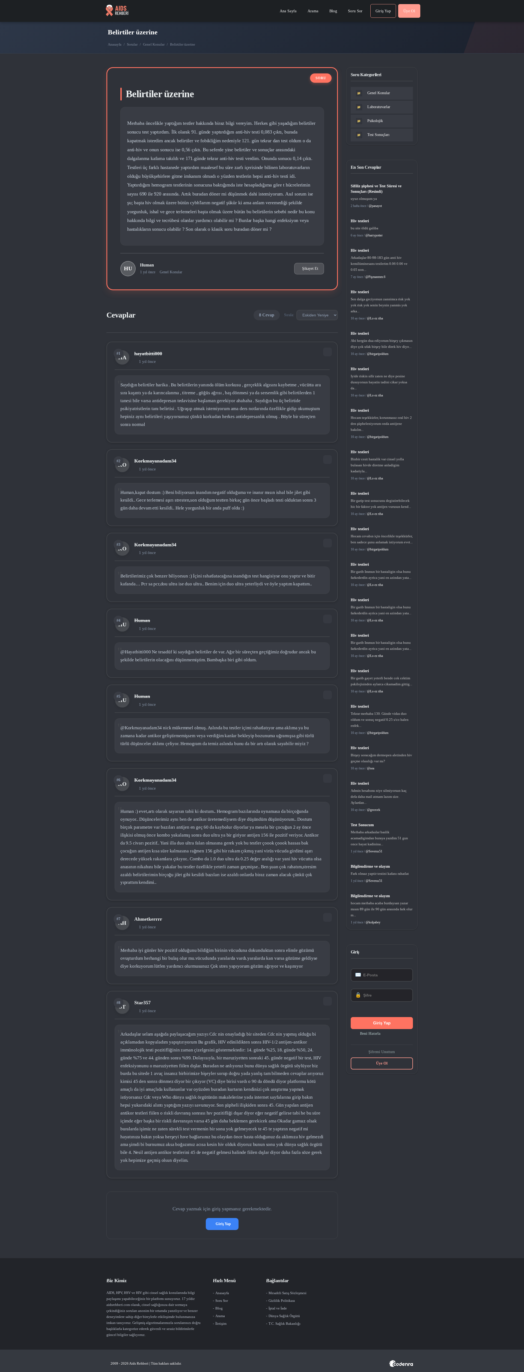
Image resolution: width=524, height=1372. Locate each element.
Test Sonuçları (373, 135)
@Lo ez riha (375, 318)
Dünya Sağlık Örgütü (284, 1316)
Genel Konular (154, 44)
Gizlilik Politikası (282, 1301)
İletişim (221, 1323)
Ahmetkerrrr (148, 919)
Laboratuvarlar (373, 107)
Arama (220, 1316)
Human (147, 265)
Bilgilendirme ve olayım (370, 866)
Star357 (142, 1002)
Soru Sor (221, 1301)
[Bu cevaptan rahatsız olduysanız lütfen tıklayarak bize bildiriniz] (327, 352)
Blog (219, 1308)
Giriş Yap (223, 1224)
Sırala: (289, 315)
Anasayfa (114, 44)
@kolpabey (373, 922)
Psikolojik (370, 121)
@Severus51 (374, 851)
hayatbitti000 (148, 353)
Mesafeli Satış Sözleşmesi (287, 1293)
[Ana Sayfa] (117, 11)
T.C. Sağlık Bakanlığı (284, 1323)
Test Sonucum (362, 825)
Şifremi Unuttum (381, 1052)
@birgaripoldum (377, 354)
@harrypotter (374, 235)
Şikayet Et (310, 268)
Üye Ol (382, 1063)
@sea (370, 768)
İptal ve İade (278, 1308)
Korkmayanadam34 (155, 461)
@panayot (375, 206)
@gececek (373, 810)
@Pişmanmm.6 (375, 277)
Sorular (132, 44)
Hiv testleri (360, 221)
